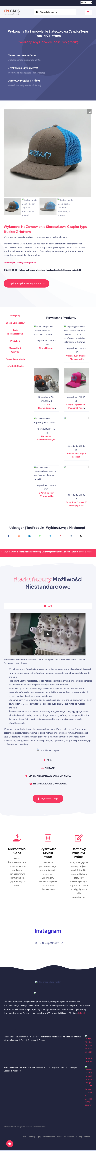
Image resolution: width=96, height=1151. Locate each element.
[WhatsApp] (40, 536)
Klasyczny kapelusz (36, 270)
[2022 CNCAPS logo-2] (12, 9)
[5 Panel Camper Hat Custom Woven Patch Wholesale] (46, 330)
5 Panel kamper (46, 348)
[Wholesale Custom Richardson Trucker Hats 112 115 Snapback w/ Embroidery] (46, 420)
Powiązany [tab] (15, 315)
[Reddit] (19, 536)
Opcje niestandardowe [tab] (15, 332)
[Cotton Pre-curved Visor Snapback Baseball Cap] (76, 429)
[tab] (15, 366)
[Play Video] (48, 634)
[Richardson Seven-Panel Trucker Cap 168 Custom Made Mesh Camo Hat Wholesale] (76, 334)
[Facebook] (8, 536)
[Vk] (71, 536)
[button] (89, 111)
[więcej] (81, 1013)
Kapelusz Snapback (54, 270)
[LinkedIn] (29, 536)
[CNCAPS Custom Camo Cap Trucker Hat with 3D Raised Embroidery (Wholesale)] (46, 380)
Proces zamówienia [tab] (15, 359)
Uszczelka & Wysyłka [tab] (15, 350)
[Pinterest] (60, 536)
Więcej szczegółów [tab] (15, 323)
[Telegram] (50, 536)
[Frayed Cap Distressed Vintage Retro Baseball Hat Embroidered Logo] (76, 478)
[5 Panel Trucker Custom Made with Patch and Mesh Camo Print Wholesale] (46, 473)
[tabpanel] (48, 683)
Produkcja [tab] (15, 341)
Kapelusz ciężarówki (72, 270)
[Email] (81, 536)
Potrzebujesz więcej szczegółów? (20, 262)
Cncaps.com (21, 1127)
